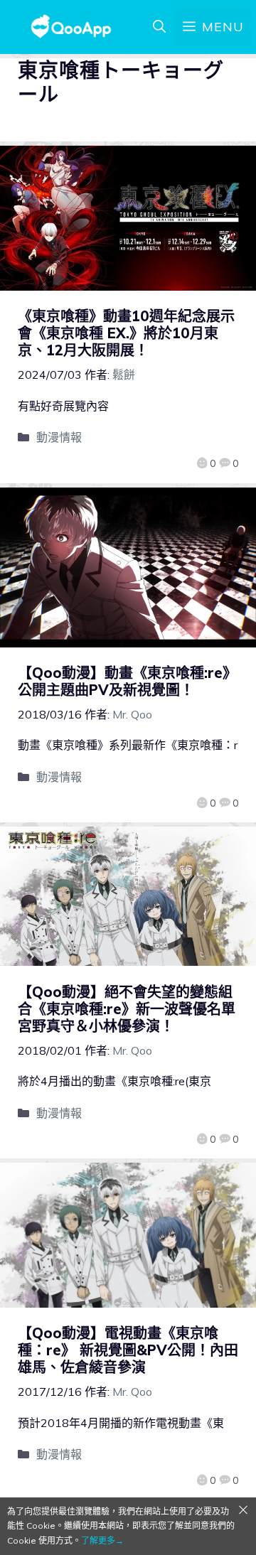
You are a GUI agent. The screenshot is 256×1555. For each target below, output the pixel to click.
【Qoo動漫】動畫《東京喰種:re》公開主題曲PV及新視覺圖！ (127, 681)
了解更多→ (102, 1540)
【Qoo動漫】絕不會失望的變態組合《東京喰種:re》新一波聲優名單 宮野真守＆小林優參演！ (126, 1009)
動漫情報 (59, 437)
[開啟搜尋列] (159, 27)
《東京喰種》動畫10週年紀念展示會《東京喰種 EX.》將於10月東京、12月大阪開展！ (126, 333)
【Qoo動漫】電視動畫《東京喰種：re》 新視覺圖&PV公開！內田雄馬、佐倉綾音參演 (128, 1350)
